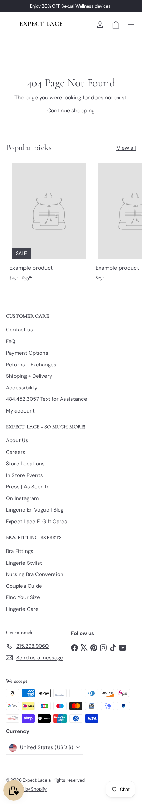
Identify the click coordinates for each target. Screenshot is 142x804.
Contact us (19, 329)
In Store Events (24, 475)
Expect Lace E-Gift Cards (36, 521)
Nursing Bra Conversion (34, 574)
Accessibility (21, 387)
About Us (17, 440)
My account (20, 410)
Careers (16, 452)
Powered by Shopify (26, 789)
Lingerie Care (22, 609)
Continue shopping (71, 110)
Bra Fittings (19, 551)
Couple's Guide (24, 586)
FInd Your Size (23, 597)
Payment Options (27, 352)
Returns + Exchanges (31, 364)
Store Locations (25, 463)
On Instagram (22, 498)
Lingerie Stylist (24, 562)
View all (126, 147)
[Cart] (116, 25)
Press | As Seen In (28, 486)
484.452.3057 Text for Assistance (46, 399)
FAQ (11, 341)
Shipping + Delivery (29, 376)
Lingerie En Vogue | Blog (34, 509)
